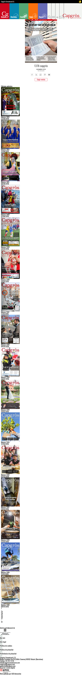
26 (2, 617)
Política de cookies (6, 645)
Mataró (3, 17)
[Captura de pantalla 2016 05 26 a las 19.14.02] (41, 199)
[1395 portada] (41, 361)
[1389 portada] (41, 557)
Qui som (2, 638)
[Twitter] (36, 74)
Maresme (14, 17)
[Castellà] (57, 11)
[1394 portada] (41, 394)
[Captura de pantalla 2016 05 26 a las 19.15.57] (41, 166)
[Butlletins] (61, 11)
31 (2, 622)
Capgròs (72, 16)
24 (2, 613)
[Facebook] (32, 74)
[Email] (49, 74)
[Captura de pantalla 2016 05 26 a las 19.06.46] (41, 101)
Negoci (41, 17)
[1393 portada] (41, 426)
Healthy (22, 17)
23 (2, 611)
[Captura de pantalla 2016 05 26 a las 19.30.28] (41, 329)
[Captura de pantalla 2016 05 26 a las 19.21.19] (41, 231)
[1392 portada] (41, 459)
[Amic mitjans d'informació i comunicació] (41, 671)
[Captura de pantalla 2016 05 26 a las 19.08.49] (41, 134)
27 (2, 618)
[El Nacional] (80, 2)
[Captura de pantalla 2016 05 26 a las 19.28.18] (41, 296)
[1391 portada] (41, 492)
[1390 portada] (41, 524)
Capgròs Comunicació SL (7, 1)
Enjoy (31, 17)
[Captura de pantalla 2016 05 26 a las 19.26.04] (41, 264)
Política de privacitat (6, 649)
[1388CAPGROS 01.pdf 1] (41, 589)
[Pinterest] (45, 74)
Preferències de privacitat (8, 653)
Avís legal (3, 642)
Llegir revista (41, 79)
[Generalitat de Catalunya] (41, 632)
